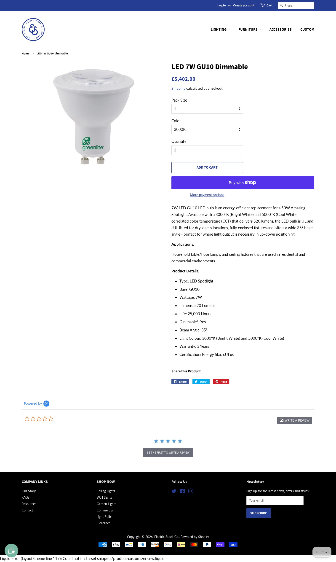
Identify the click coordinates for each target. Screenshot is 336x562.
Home (25, 53)
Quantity (178, 141)
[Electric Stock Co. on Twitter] (173, 492)
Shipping (178, 88)
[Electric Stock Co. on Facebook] (182, 492)
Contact (27, 510)
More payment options (207, 195)
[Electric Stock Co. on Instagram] (190, 492)
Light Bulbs (104, 517)
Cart (269, 5)
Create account (243, 5)
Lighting (219, 29)
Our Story (29, 491)
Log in (221, 5)
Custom (307, 29)
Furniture (248, 29)
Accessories (280, 29)
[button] (294, 420)
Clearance (103, 523)
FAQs (25, 497)
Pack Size (179, 100)
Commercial (105, 510)
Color (176, 120)
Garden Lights (106, 504)
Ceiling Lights (106, 491)
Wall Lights (104, 497)
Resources (29, 504)
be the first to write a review (168, 452)
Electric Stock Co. (166, 537)
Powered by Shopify (195, 537)
